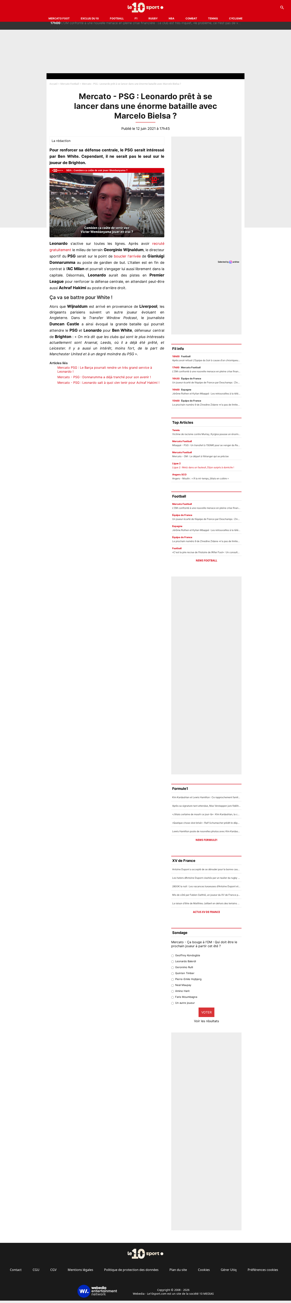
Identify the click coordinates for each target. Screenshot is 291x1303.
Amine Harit (182, 990)
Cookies (204, 1270)
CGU (36, 1270)
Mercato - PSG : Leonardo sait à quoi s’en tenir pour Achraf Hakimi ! (108, 383)
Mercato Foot (59, 18)
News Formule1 (206, 840)
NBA (171, 18)
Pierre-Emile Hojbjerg (188, 979)
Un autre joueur (185, 1002)
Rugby (153, 18)
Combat (191, 18)
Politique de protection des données (131, 1270)
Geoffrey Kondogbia (187, 955)
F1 (136, 18)
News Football (206, 560)
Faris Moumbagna (186, 996)
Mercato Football (69, 83)
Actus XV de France (206, 912)
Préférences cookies (263, 1270)
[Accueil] (146, 7)
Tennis (213, 18)
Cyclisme (235, 18)
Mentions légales (80, 1270)
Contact (16, 1270)
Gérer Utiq (229, 1270)
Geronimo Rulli (184, 967)
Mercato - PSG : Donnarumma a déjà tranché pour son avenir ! (104, 377)
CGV (53, 1270)
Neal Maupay (183, 985)
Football (117, 18)
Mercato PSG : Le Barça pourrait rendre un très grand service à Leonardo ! (104, 369)
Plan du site (178, 1270)
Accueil (53, 83)
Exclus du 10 (90, 18)
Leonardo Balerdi (185, 961)
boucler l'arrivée (127, 256)
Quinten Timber (184, 973)
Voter (206, 1012)
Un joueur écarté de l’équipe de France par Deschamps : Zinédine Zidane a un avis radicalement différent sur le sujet (141, 26)
